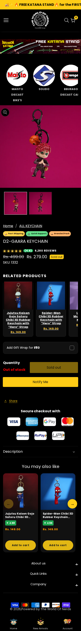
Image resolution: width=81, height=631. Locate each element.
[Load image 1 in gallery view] (15, 203)
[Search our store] (67, 20)
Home (8, 225)
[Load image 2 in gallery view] (40, 203)
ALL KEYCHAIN (30, 225)
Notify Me (40, 382)
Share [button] (13, 401)
